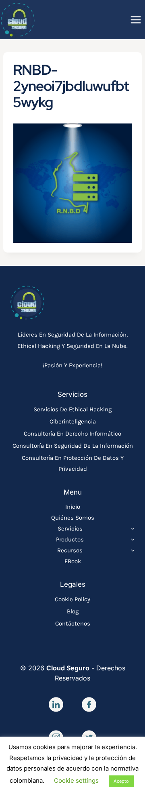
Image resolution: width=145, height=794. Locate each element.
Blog (73, 611)
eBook (72, 561)
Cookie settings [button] (76, 780)
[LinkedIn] (55, 704)
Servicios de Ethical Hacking (72, 409)
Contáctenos (72, 623)
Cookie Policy (72, 599)
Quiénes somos (72, 517)
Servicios (70, 528)
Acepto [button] (121, 781)
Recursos (70, 550)
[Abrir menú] (135, 19)
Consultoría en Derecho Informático (72, 433)
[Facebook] (89, 704)
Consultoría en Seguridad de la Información (72, 445)
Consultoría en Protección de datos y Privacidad (73, 463)
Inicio (72, 506)
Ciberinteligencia (73, 421)
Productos (70, 539)
